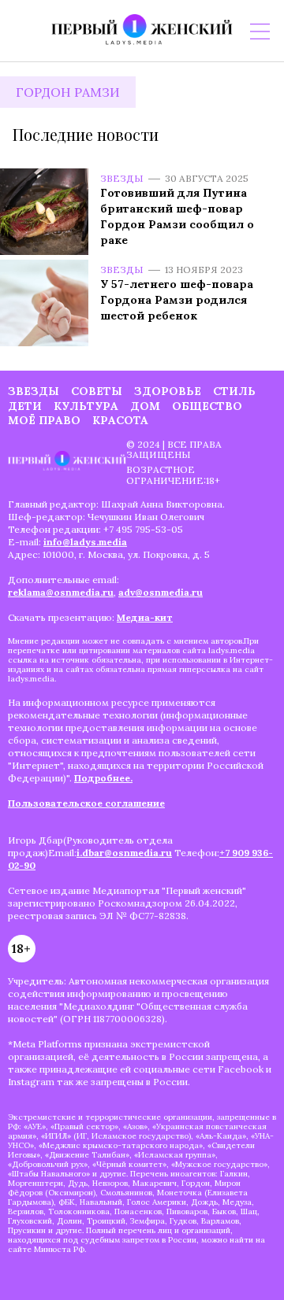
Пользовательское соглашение (86, 803)
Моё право (44, 420)
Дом (145, 406)
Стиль (234, 391)
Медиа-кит (145, 617)
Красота (120, 420)
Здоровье (167, 391)
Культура (86, 406)
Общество (207, 406)
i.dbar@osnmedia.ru (124, 853)
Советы (96, 391)
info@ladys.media (85, 542)
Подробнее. (103, 778)
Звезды (122, 178)
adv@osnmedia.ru (160, 592)
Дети (25, 406)
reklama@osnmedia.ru (61, 592)
